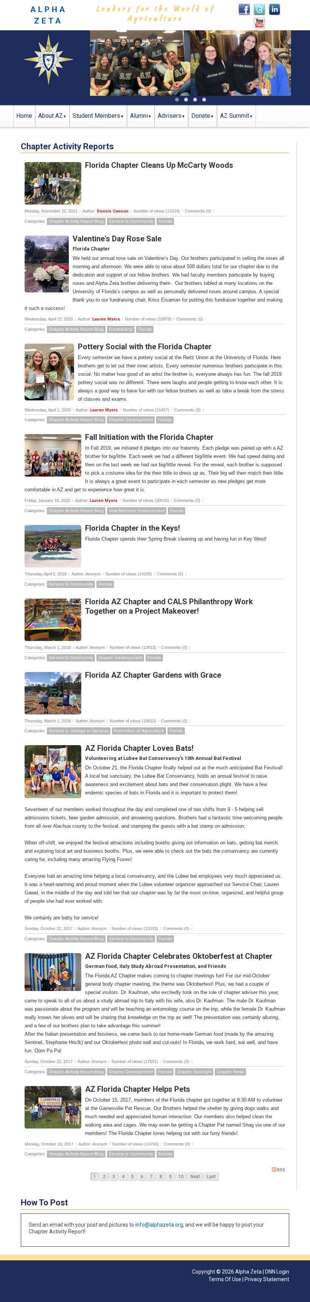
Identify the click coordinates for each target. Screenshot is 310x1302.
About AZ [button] (50, 115)
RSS (281, 1170)
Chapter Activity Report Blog (76, 221)
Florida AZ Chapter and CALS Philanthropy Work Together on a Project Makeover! (169, 606)
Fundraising (121, 329)
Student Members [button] (96, 115)
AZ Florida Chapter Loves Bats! (139, 748)
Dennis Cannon (113, 211)
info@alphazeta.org (159, 1225)
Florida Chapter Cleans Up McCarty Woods (159, 165)
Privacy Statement (267, 1279)
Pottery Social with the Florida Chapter (145, 346)
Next (195, 1176)
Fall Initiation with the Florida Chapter (149, 437)
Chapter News (230, 1071)
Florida (165, 221)
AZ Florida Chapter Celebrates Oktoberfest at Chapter (179, 956)
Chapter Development (131, 419)
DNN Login (277, 1272)
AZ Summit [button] (234, 115)
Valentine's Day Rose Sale (117, 238)
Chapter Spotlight (194, 1071)
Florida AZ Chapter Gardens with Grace (153, 675)
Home (24, 115)
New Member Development (136, 510)
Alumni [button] (139, 115)
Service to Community (131, 221)
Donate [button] (200, 115)
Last (211, 1176)
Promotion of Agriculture (139, 730)
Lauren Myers (106, 319)
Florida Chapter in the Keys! (132, 528)
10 (181, 1176)
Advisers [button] (169, 115)
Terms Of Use (224, 1279)
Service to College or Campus (78, 730)
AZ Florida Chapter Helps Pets (137, 1089)
